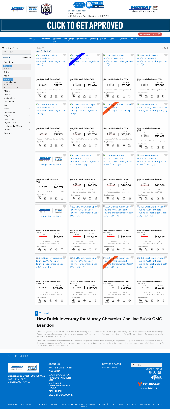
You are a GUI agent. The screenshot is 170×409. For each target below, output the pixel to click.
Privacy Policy (42, 404)
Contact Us (13, 404)
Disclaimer (55, 391)
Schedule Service (109, 368)
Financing (54, 371)
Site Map (54, 404)
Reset (5, 57)
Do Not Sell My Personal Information (77, 404)
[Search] (5, 52)
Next (46, 313)
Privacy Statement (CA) (60, 379)
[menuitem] (17, 66)
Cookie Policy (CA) (59, 375)
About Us (54, 364)
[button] (34, 39)
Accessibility (27, 404)
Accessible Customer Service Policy (59, 385)
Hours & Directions (60, 368)
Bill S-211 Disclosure (61, 395)
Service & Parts (111, 364)
